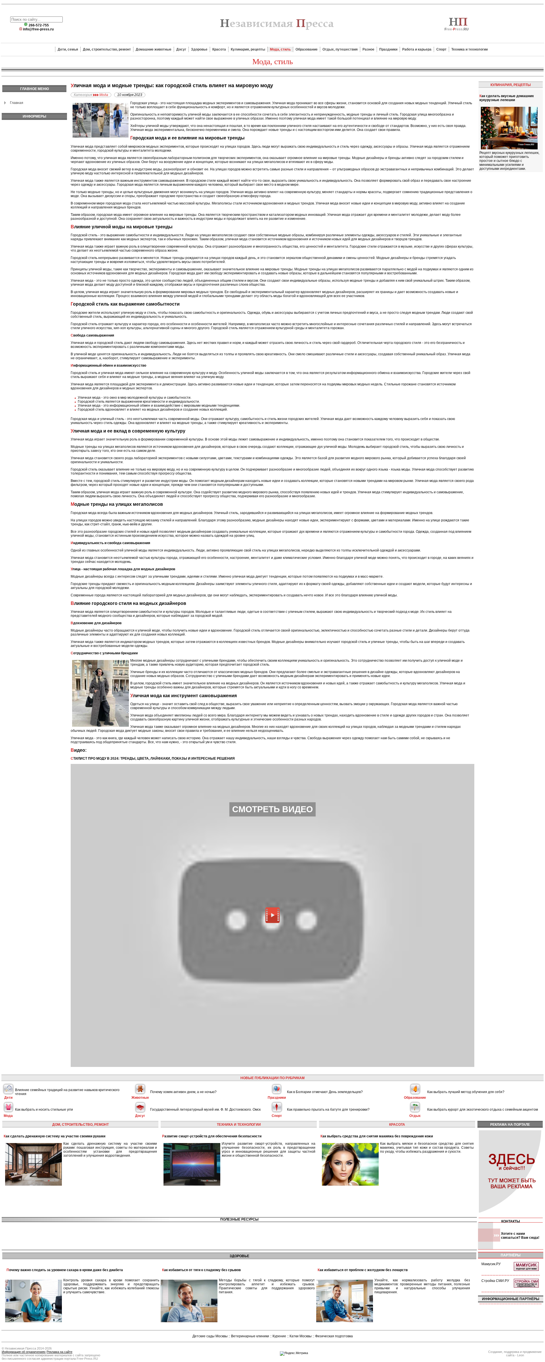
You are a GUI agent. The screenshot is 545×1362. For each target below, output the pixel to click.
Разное (368, 49)
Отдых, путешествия (340, 49)
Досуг (181, 49)
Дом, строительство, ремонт (107, 49)
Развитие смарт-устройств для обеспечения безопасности (211, 1136)
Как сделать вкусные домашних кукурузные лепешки (506, 98)
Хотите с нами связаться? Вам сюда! (520, 1236)
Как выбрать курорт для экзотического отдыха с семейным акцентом (482, 1110)
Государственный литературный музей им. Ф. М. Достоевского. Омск (205, 1110)
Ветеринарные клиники (250, 1336)
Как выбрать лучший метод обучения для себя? (465, 1092)
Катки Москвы (301, 1336)
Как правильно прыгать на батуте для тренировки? (328, 1110)
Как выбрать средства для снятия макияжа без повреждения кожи (376, 1136)
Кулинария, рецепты (248, 49)
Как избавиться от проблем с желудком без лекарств (363, 1270)
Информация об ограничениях (24, 1351)
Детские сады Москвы (210, 1336)
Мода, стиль (280, 49)
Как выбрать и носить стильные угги (44, 1110)
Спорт (441, 49)
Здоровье (199, 49)
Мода (103, 95)
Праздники (388, 49)
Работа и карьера (416, 49)
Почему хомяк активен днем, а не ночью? (183, 1092)
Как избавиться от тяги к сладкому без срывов (201, 1270)
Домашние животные (153, 49)
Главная (16, 103)
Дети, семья (68, 49)
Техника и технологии (469, 49)
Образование (306, 49)
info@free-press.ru (38, 29)
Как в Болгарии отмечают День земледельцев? (325, 1092)
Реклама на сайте (59, 1351)
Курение (279, 1336)
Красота (219, 49)
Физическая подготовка (334, 1336)
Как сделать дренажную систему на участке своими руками (54, 1136)
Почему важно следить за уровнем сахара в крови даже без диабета (65, 1270)
